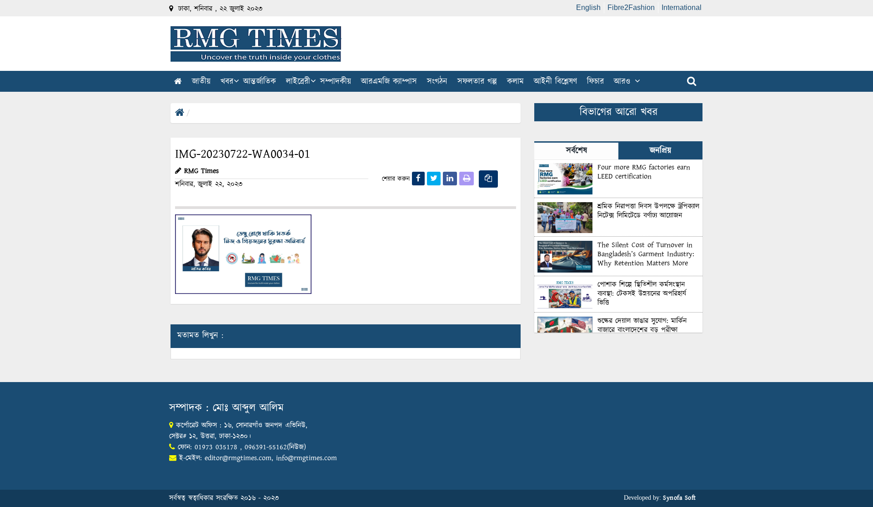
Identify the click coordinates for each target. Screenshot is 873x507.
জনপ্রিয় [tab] (660, 151)
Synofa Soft (679, 497)
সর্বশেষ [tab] (576, 151)
